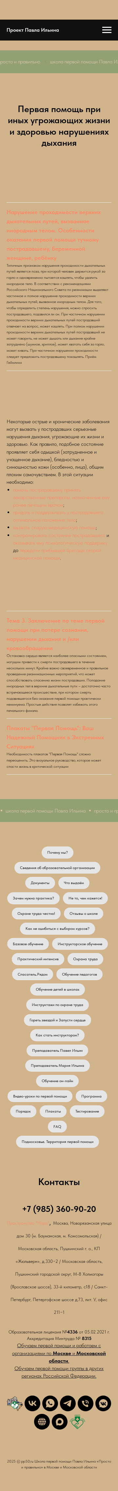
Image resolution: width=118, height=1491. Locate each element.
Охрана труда (85, 959)
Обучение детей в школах (57, 989)
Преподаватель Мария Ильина (57, 1065)
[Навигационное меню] (106, 30)
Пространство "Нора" (28, 1223)
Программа (91, 1096)
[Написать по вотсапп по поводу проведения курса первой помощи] (50, 1403)
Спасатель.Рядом (33, 974)
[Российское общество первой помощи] (77, 1422)
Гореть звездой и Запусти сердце (58, 1020)
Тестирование (87, 1111)
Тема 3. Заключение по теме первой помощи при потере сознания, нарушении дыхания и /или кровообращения (56, 634)
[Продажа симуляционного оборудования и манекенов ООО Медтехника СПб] (42, 1422)
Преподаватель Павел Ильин (57, 1050)
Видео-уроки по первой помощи (40, 1096)
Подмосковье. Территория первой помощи (57, 1141)
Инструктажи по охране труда (57, 1004)
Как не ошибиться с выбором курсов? (57, 928)
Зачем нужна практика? (33, 898)
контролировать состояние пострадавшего (59, 535)
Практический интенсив (38, 959)
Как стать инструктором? (57, 1035)
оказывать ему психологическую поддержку (60, 543)
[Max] (60, 1422)
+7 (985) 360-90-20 (59, 1209)
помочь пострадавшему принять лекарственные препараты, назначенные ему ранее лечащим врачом (61, 497)
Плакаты (53, 1111)
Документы (40, 882)
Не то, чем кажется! (85, 898)
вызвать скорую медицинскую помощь (54, 527)
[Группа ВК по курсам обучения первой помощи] (32, 1403)
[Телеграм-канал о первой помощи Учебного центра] (68, 1403)
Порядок (23, 1111)
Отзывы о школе (83, 913)
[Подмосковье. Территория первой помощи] (15, 1403)
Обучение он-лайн (57, 1081)
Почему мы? (57, 852)
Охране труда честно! (36, 913)
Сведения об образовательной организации (57, 867)
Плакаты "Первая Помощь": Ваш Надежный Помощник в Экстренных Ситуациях (55, 737)
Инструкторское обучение (80, 944)
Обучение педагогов (79, 974)
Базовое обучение (28, 944)
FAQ (57, 1126)
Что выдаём (74, 882)
